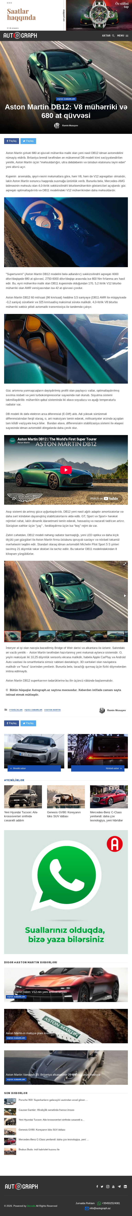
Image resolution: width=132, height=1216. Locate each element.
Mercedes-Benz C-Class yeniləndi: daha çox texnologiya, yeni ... (54, 1139)
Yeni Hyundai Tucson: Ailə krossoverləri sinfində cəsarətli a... (51, 1119)
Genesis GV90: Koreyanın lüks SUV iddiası (42, 1129)
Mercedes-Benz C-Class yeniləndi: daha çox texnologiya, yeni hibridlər (106, 816)
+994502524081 (111, 1203)
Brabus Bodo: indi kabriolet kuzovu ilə (39, 1149)
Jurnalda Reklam (85, 1203)
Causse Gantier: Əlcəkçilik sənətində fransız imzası (46, 1109)
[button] (125, 564)
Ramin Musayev (70, 125)
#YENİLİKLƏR (16, 710)
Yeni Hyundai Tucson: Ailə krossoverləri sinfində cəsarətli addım (20, 816)
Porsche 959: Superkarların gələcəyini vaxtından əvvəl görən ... (53, 1100)
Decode (31, 1205)
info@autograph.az (100, 1208)
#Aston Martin (52, 710)
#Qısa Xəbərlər (66, 99)
